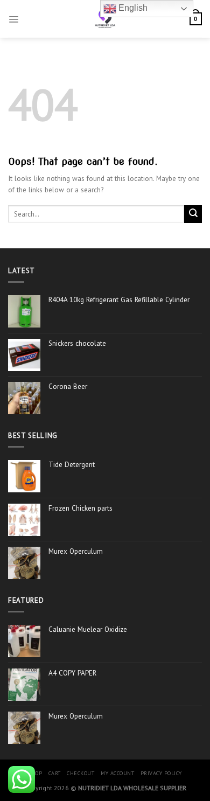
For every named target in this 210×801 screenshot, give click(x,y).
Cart (54, 773)
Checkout (80, 773)
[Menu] (13, 19)
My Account (117, 773)
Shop (35, 773)
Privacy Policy (161, 773)
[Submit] (193, 214)
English (132, 7)
